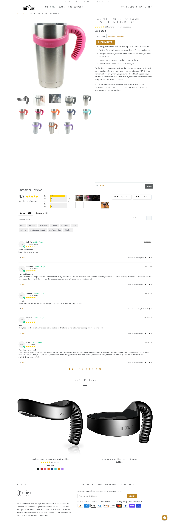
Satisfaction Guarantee (116, 36)
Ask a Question (123, 197)
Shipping (83, 484)
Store (53, 7)
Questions (40, 213)
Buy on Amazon (105, 42)
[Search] (145, 7)
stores (54, 225)
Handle (101, 185)
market (68, 230)
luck (74, 225)
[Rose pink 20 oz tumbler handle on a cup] (55, 54)
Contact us (79, 7)
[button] (146, 258)
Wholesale (127, 484)
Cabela (23, 230)
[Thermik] (28, 7)
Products (26, 14)
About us (68, 7)
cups (22, 225)
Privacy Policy (122, 501)
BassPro (64, 225)
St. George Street (37, 230)
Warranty (111, 484)
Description (101, 36)
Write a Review (143, 197)
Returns (97, 484)
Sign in (139, 7)
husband (43, 225)
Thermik (86, 501)
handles (32, 225)
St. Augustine (55, 230)
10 (100, 369)
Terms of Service (135, 501)
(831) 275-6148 (127, 7)
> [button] (105, 369)
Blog (61, 7)
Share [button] (23, 258)
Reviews (23, 213)
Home (46, 7)
